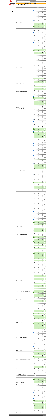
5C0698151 (16, 323)
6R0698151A (17, 226)
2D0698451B (17, 288)
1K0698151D (17, 322)
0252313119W (17, 83)
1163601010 (16, 262)
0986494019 (17, 170)
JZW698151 (17, 304)
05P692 (16, 67)
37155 (16, 22)
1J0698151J (17, 280)
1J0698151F (17, 299)
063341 (16, 212)
